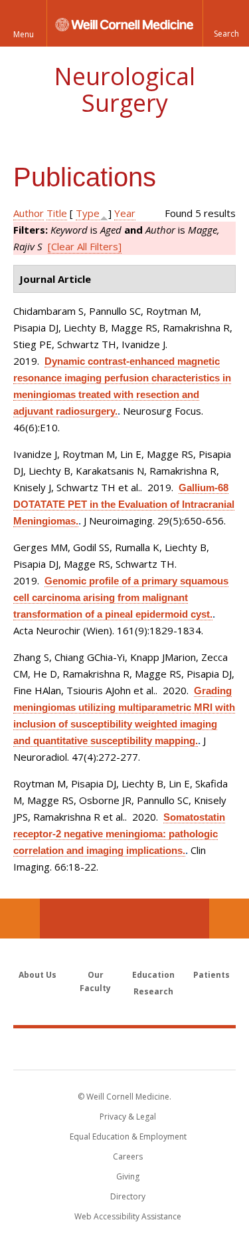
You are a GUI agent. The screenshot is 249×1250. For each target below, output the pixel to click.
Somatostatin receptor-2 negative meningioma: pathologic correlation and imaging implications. (119, 833)
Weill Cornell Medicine (125, 1048)
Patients (211, 974)
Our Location (20, 918)
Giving (127, 1176)
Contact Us (229, 918)
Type (88, 213)
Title (56, 213)
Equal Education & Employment (128, 1136)
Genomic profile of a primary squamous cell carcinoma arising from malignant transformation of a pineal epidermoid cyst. (120, 597)
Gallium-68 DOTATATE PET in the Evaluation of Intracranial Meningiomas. (123, 504)
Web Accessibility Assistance (127, 1216)
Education (153, 974)
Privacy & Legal (128, 1116)
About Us (37, 974)
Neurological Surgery (124, 89)
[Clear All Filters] (85, 246)
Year (124, 213)
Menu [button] (23, 34)
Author (28, 213)
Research (153, 991)
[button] (226, 23)
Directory (127, 1196)
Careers (128, 1156)
